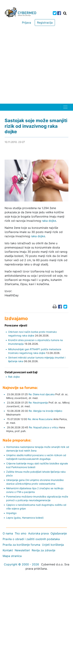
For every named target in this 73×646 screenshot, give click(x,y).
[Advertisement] (36, 65)
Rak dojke (14, 376)
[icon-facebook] (59, 13)
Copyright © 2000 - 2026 (21, 564)
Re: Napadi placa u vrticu (43, 427)
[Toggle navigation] (65, 107)
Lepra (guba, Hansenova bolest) (25, 517)
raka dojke (49, 220)
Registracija (45, 22)
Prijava (26, 22)
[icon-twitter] (54, 13)
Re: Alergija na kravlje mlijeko (45, 410)
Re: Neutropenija (38, 402)
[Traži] (64, 13)
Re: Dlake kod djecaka (42, 394)
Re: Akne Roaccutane (40, 419)
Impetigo (11, 513)
